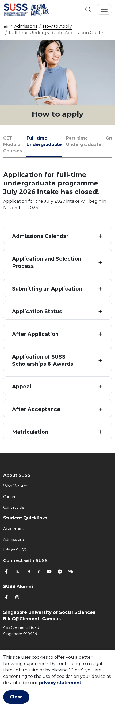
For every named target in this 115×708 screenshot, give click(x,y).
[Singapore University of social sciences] (35, 9)
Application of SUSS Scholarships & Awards (42, 360)
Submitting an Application (47, 289)
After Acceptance (36, 409)
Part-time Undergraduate (83, 141)
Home (6, 26)
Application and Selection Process (46, 262)
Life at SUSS (14, 550)
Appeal (21, 387)
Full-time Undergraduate (44, 141)
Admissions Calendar (40, 236)
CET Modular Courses (12, 144)
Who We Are (15, 486)
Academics (13, 528)
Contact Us (13, 507)
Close (16, 696)
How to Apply (57, 26)
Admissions (25, 26)
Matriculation (30, 432)
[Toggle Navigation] (104, 9)
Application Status (37, 311)
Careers (10, 496)
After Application (35, 334)
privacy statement (60, 682)
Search (88, 9)
